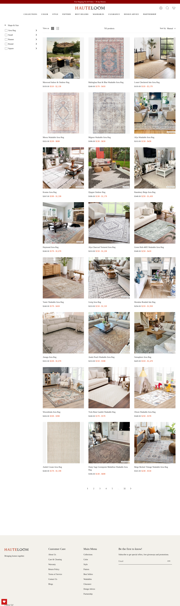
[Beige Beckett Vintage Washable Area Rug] (155, 442)
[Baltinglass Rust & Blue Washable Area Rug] (109, 58)
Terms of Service (55, 574)
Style (86, 564)
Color (86, 559)
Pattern (86, 569)
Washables (88, 579)
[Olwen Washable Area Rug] (155, 387)
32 (125, 488)
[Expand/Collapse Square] (36, 48)
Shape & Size (13, 25)
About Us (52, 554)
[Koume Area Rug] (63, 168)
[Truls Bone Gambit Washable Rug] (109, 387)
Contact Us (52, 579)
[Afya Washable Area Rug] (155, 113)
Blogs (50, 584)
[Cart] (174, 8)
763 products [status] (109, 28)
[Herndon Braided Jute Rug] (155, 277)
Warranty (52, 564)
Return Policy (53, 569)
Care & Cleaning (55, 559)
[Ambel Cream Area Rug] (63, 442)
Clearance (87, 584)
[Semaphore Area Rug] (155, 332)
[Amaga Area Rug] (63, 332)
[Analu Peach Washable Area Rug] (109, 332)
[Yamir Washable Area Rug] (63, 277)
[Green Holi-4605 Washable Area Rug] (155, 222)
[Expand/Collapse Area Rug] (36, 30)
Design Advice (89, 589)
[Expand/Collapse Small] (36, 34)
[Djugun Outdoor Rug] (109, 168)
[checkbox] (21, 30)
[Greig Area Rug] (109, 277)
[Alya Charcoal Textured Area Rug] (109, 222)
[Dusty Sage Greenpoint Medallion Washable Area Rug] (109, 442)
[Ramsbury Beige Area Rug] (155, 168)
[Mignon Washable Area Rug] (109, 113)
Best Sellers (88, 574)
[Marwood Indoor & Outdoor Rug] (63, 58)
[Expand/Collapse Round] (36, 43)
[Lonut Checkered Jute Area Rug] (155, 58)
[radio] (52, 28)
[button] (167, 8)
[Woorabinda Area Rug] (63, 387)
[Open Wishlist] (4, 602)
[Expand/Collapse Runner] (36, 39)
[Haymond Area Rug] (63, 222)
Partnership (88, 594)
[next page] (131, 488)
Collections (88, 554)
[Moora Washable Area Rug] (63, 113)
